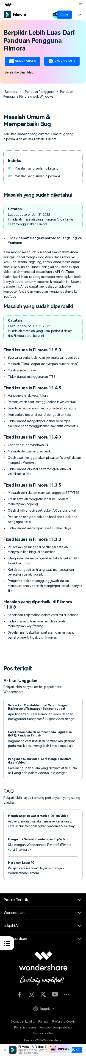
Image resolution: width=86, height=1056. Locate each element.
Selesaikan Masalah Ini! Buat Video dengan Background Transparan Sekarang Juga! (37, 706)
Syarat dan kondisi (23, 1021)
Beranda (11, 92)
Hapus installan (43, 1033)
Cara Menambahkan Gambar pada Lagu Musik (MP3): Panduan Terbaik (40, 733)
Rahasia (43, 1021)
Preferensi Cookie (63, 1021)
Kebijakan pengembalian (55, 1027)
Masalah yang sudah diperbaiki (37, 176)
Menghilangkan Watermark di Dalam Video (38, 815)
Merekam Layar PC (21, 862)
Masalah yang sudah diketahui (37, 168)
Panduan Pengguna (39, 92)
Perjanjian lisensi (25, 1027)
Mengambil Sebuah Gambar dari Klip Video (37, 839)
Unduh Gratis (25, 61)
